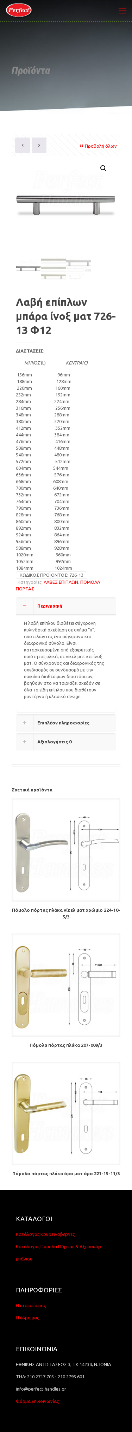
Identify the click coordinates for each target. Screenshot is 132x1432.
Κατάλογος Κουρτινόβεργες (45, 1234)
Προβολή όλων (101, 145)
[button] (104, 168)
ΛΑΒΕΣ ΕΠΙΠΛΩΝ (61, 582)
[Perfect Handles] (19, 10)
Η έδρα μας (27, 1317)
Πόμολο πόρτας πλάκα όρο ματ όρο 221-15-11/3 (66, 1173)
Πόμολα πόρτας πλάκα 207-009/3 (66, 1045)
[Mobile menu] (122, 10)
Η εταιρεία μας (31, 1305)
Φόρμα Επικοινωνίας (37, 1401)
